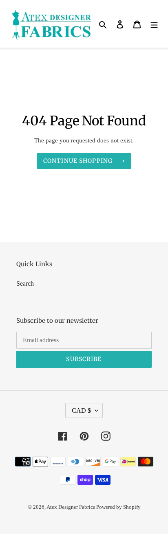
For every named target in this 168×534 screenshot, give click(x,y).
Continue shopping (78, 160)
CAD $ (81, 410)
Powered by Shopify (118, 507)
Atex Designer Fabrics (71, 507)
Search (25, 283)
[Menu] (154, 24)
